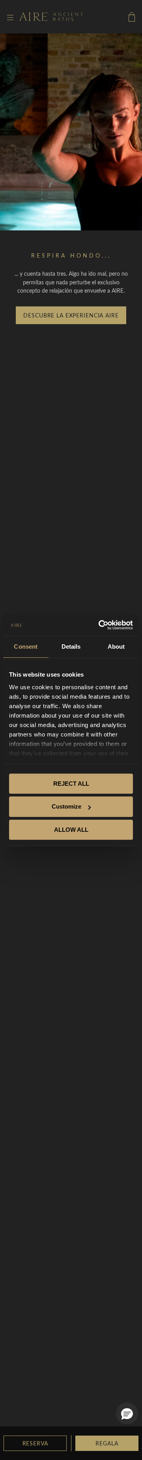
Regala (106, 1443)
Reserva (35, 1443)
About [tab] (116, 646)
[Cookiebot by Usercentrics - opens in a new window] (100, 625)
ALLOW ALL (71, 829)
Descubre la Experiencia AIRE (70, 315)
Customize (66, 806)
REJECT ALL (71, 783)
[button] (127, 1413)
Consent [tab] (25, 646)
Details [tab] (71, 646)
